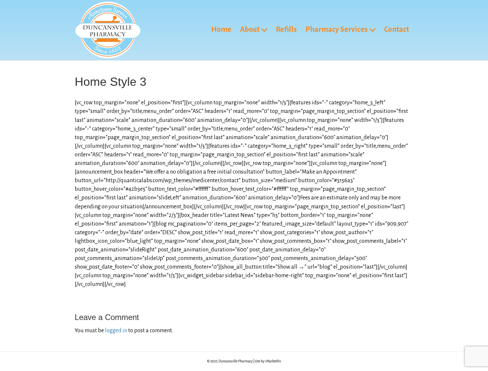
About (250, 29)
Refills (286, 29)
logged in (116, 331)
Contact (396, 29)
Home (221, 29)
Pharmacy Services (336, 29)
